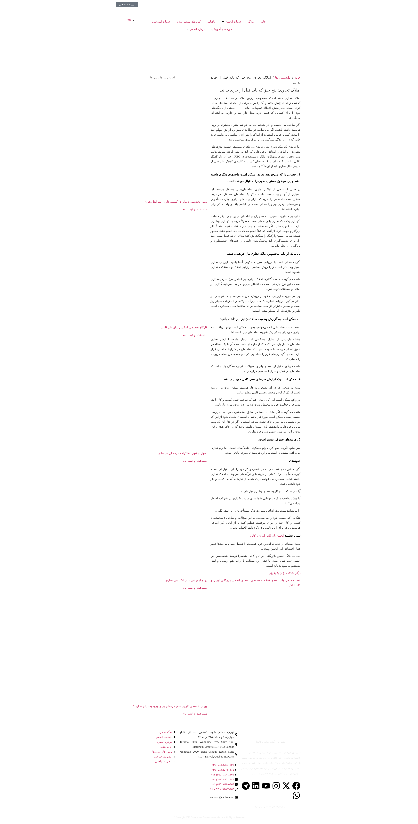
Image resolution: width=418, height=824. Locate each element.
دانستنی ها (282, 77)
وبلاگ (251, 21)
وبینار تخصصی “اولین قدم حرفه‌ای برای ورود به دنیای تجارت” (170, 706)
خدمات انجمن (234, 21)
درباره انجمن (197, 29)
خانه (263, 21)
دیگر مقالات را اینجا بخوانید (284, 573)
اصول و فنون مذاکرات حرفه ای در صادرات (181, 453)
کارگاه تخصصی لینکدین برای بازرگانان (184, 327)
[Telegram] (246, 786)
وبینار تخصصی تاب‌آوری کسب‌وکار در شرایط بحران (176, 201)
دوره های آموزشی (221, 29)
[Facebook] (296, 786)
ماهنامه (211, 21)
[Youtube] (266, 786)
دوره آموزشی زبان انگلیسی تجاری (186, 580)
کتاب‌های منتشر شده (189, 21)
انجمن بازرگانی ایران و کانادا (266, 535)
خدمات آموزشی (161, 21)
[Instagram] (276, 786)
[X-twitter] (286, 786)
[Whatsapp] (296, 795)
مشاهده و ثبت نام (195, 209)
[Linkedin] (256, 786)
